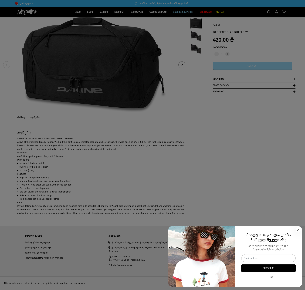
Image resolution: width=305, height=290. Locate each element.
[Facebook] (264, 277)
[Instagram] (271, 277)
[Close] (298, 229)
